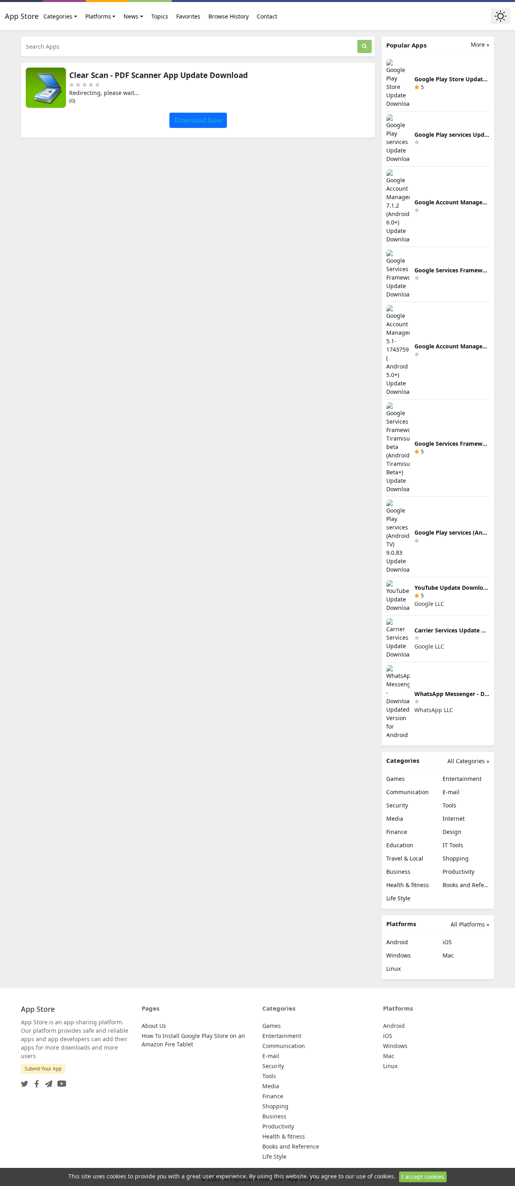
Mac (448, 955)
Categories (57, 16)
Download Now (198, 120)
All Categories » (468, 761)
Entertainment (462, 778)
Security (397, 805)
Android (397, 942)
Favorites (188, 16)
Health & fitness (407, 885)
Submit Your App (43, 1068)
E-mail (451, 792)
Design (452, 832)
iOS (447, 942)
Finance (396, 832)
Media (394, 818)
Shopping (456, 858)
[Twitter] (24, 1081)
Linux (393, 968)
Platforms (98, 16)
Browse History (228, 16)
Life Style (398, 898)
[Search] (364, 46)
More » (480, 44)
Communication (407, 792)
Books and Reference (466, 885)
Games (395, 778)
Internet (454, 818)
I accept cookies (423, 1176)
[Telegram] (47, 1081)
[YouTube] (60, 1081)
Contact (267, 16)
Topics (159, 16)
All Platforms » (470, 924)
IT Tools (453, 845)
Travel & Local (404, 858)
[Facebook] (35, 1081)
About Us (154, 1026)
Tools (449, 805)
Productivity (458, 871)
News (131, 16)
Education (399, 845)
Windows (398, 955)
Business (398, 871)
